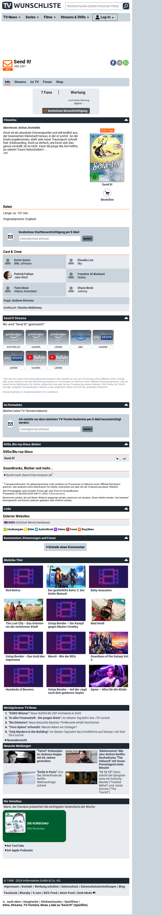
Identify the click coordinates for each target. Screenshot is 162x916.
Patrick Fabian (24, 274)
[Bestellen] (107, 192)
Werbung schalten (47, 886)
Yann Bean (21, 288)
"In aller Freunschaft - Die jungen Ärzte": (59, 718)
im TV (34, 82)
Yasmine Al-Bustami (91, 274)
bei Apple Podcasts (20, 850)
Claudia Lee (85, 260)
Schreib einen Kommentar (66, 547)
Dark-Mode (85, 893)
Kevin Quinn (22, 260)
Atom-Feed (67, 893)
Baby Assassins (101, 590)
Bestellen (107, 199)
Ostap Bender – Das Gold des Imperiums (25, 658)
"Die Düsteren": (54, 722)
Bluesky (25, 893)
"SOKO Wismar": (45, 713)
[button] (113, 63)
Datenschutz (69, 886)
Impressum (11, 886)
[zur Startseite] (31, 4)
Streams (20, 82)
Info (7, 82)
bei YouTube (15, 845)
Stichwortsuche (51, 901)
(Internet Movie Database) (29, 522)
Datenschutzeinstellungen (98, 886)
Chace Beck (85, 288)
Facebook (10, 893)
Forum (47, 82)
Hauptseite (30, 901)
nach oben (14, 901)
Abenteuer (10, 127)
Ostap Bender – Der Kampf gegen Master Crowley (66, 625)
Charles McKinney (30, 307)
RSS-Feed (50, 893)
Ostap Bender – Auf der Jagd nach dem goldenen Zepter (67, 691)
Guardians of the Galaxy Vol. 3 (110, 658)
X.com (37, 893)
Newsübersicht (17, 740)
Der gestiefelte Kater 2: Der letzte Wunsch (66, 592)
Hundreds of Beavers (20, 689)
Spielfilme (71, 901)
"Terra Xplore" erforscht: (43, 727)
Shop (59, 82)
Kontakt (27, 886)
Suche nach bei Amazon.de (29, 475)
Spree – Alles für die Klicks (109, 689)
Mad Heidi (97, 623)
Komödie (34, 127)
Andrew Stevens (23, 300)
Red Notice (13, 590)
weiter (87, 238)
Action (22, 127)
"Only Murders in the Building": (67, 733)
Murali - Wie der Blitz (62, 656)
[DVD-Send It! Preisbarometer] (125, 459)
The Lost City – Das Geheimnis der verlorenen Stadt (25, 625)
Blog (122, 886)
